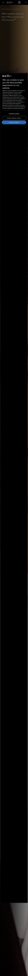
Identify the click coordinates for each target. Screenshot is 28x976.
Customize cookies (14, 113)
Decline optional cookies (14, 118)
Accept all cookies (14, 122)
